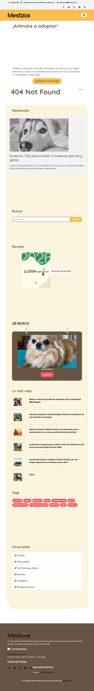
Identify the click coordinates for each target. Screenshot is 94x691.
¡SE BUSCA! (20, 323)
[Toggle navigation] (84, 15)
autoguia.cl (22, 580)
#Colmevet (72, 505)
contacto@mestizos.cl (68, 2)
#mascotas (37, 501)
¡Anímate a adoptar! (46, 2)
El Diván (20, 555)
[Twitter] (69, 7)
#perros (27, 501)
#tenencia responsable (38, 505)
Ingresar (26, 2)
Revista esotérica (25, 587)
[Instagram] (74, 7)
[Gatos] (18, 477)
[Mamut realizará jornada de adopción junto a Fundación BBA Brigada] (18, 401)
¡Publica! (47, 375)
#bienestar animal (20, 505)
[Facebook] (63, 7)
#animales (17, 501)
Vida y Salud (22, 561)
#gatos (47, 501)
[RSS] (85, 7)
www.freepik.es (46, 672)
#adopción (54, 505)
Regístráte (15, 2)
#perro (71, 501)
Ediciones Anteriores (61, 271)
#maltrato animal (59, 501)
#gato (63, 505)
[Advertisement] (47, 49)
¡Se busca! (34, 2)
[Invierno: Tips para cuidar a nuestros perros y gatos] (39, 135)
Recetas (20, 574)
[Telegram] (79, 7)
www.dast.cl (67, 681)
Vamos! (76, 219)
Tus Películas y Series (27, 568)
